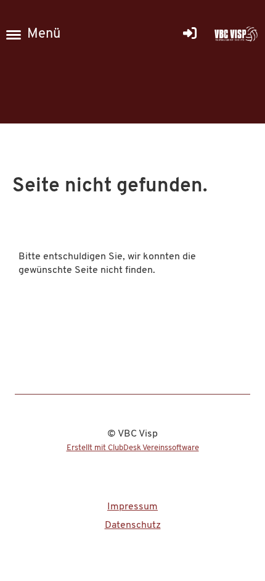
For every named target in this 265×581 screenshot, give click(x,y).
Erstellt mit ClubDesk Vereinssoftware (133, 448)
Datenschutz (133, 525)
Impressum (132, 507)
